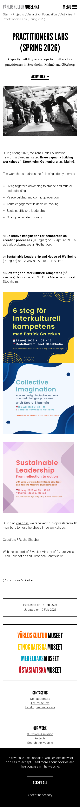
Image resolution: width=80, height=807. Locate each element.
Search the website (40, 742)
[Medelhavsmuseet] (40, 660)
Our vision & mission (40, 734)
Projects (18, 14)
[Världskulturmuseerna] (21, 7)
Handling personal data (40, 707)
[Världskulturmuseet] (40, 637)
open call (22, 523)
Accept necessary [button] (40, 795)
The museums (40, 703)
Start (6, 14)
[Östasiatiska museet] (40, 671)
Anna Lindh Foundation (42, 14)
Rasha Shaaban (29, 540)
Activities (66, 14)
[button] (40, 783)
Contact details (40, 699)
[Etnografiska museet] (40, 648)
